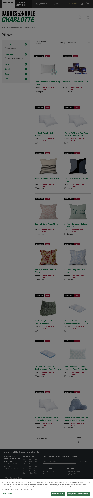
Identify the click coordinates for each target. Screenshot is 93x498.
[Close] (89, 482)
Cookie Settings (7, 494)
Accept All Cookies (58, 494)
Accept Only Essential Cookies (78, 494)
